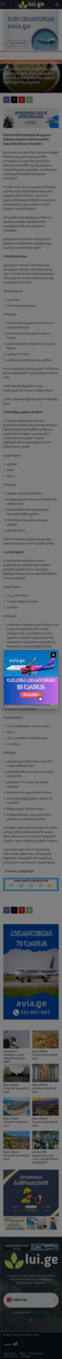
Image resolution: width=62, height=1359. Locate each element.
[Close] (53, 655)
